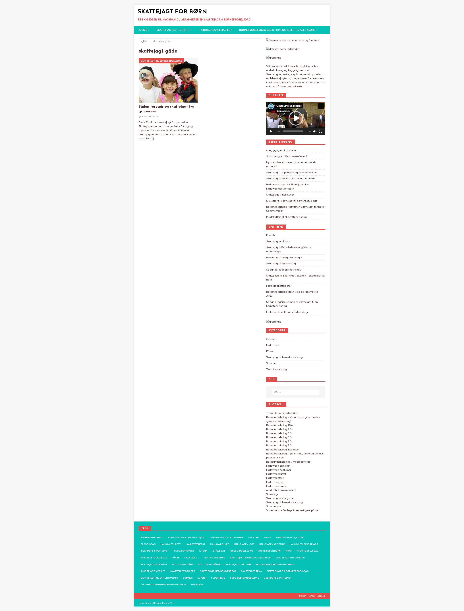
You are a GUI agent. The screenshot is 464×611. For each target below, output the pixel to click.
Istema (203, 550)
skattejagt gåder (209, 564)
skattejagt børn (214, 557)
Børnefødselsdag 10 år (280, 425)
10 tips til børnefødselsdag (282, 413)
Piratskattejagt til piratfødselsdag (286, 217)
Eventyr (253, 537)
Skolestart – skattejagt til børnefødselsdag (291, 200)
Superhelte (218, 577)
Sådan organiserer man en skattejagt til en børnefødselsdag (292, 303)
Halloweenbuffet (276, 473)
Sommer (271, 363)
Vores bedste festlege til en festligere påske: (292, 510)
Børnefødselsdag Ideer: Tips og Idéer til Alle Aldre (277, 30)
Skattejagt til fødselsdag (281, 263)
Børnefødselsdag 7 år (279, 441)
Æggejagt (197, 584)
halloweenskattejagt (303, 544)
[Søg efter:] (295, 392)
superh (201, 577)
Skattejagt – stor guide (280, 498)
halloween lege (244, 544)
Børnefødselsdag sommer (227, 537)
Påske (270, 351)
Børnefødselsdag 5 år (279, 433)
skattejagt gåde (182, 564)
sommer (187, 577)
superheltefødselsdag (244, 577)
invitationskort (183, 550)
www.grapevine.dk (291, 86)
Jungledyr (218, 550)
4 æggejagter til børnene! (281, 150)
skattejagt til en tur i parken (159, 577)
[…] (152, 138)
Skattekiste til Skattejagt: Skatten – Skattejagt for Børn (295, 277)
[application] (295, 118)
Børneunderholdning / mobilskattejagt (288, 461)
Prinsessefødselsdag (153, 557)
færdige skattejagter (290, 537)
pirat (288, 550)
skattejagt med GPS (182, 571)
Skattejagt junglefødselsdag (275, 564)
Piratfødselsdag (307, 550)
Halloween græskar (278, 465)
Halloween (272, 345)
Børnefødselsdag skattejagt (187, 537)
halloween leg (219, 544)
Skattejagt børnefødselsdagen (250, 557)
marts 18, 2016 (150, 116)
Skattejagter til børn (172, 30)
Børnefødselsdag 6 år (279, 437)
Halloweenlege (275, 482)
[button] (296, 118)
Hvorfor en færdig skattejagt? (284, 257)
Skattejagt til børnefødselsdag (284, 357)
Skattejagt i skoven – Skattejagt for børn (290, 178)
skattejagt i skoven (238, 564)
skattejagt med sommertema (218, 571)
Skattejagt (191, 557)
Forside (143, 30)
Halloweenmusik (276, 486)
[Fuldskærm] (320, 131)
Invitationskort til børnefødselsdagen (288, 312)
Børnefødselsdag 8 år (279, 445)
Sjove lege (272, 494)
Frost (267, 537)
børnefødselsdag (151, 537)
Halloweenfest (274, 477)
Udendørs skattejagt (277, 577)
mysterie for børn (269, 550)
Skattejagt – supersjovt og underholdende (291, 172)
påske (175, 557)
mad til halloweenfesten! (281, 490)
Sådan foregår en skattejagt (283, 269)
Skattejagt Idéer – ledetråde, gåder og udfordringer (289, 249)
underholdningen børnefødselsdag (163, 584)
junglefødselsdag (241, 550)
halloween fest (170, 544)
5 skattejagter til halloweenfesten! (286, 156)
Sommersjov (273, 506)
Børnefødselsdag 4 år (279, 429)
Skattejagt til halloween (280, 194)
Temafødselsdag (276, 369)
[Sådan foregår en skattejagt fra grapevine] (168, 80)
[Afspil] (271, 131)
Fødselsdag (148, 544)
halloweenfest (195, 544)
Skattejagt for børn (153, 564)
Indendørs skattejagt (154, 550)
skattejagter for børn (290, 557)
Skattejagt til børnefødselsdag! (284, 502)
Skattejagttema (251, 571)
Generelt (271, 339)
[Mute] (315, 131)
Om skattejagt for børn (312, 596)
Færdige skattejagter (215, 30)
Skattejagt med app (152, 571)
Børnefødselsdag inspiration (283, 449)
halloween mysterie (272, 544)
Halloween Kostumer (278, 469)
